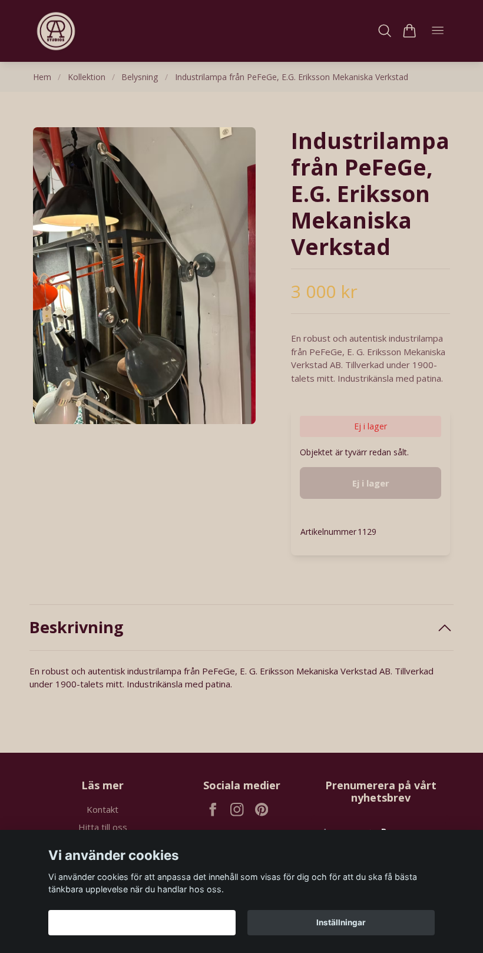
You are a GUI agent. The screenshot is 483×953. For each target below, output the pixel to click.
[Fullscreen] (144, 275)
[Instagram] (237, 809)
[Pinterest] (262, 809)
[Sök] (385, 30)
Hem (42, 76)
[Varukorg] (409, 30)
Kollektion (86, 76)
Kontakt (102, 809)
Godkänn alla (142, 922)
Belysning (139, 76)
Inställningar (341, 922)
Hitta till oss (102, 827)
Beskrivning (76, 627)
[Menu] (437, 30)
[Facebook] (213, 809)
